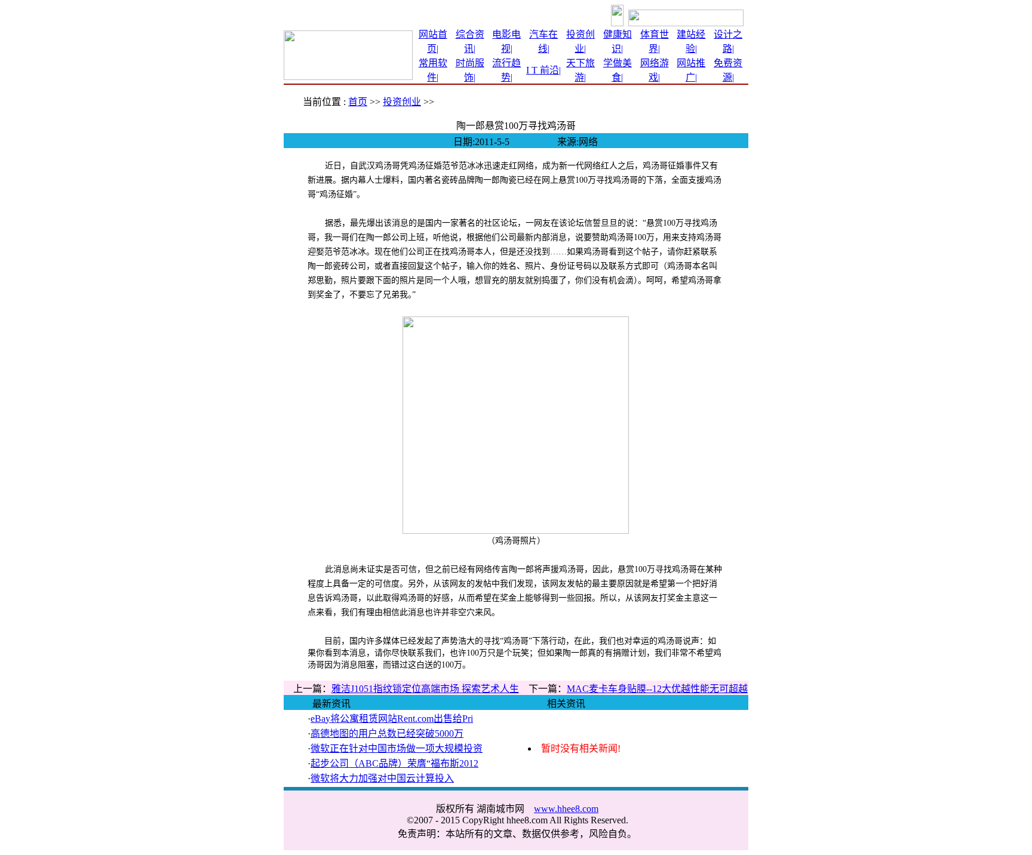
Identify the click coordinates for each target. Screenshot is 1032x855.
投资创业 (402, 102)
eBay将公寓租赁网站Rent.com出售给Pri (392, 718)
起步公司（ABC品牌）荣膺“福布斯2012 (394, 763)
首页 (357, 102)
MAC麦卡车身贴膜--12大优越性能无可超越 (657, 689)
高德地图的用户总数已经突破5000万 (387, 733)
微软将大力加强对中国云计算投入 (382, 778)
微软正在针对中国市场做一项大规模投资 (397, 748)
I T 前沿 (542, 70)
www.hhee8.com (566, 809)
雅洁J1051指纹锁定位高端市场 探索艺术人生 (425, 689)
